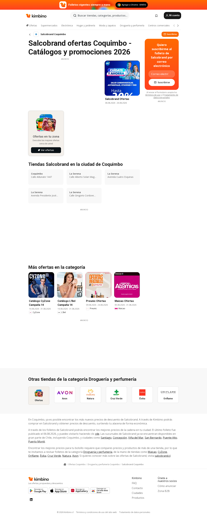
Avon (75, 456)
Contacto (137, 488)
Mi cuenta (174, 15)
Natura (66, 456)
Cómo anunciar (167, 486)
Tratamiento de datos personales (134, 512)
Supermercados (49, 25)
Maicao (152, 452)
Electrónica (67, 25)
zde (97, 434)
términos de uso (152, 95)
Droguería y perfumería (132, 25)
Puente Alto (170, 437)
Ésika (43, 456)
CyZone (162, 452)
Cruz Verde (54, 456)
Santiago (106, 437)
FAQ (134, 483)
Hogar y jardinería (85, 25)
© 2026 (65, 512)
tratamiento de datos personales (165, 96)
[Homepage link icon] (65, 464)
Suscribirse (172, 34)
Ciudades (137, 493)
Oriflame (33, 456)
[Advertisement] (65, 83)
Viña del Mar (135, 437)
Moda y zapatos (107, 25)
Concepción (120, 437)
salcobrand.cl (162, 456)
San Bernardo (153, 437)
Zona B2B (164, 491)
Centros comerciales (159, 25)
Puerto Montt (36, 441)
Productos (138, 498)
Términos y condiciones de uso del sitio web (96, 512)
